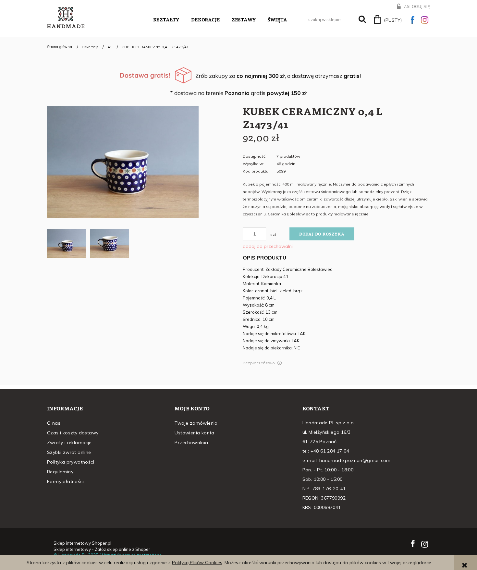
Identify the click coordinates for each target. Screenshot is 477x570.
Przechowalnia (191, 442)
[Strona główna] (65, 18)
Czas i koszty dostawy (72, 433)
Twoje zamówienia (196, 423)
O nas (53, 423)
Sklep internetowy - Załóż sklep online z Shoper (102, 549)
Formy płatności (65, 481)
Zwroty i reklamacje (69, 442)
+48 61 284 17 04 (330, 451)
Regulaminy (60, 472)
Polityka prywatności (70, 462)
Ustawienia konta (194, 433)
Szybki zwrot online (69, 452)
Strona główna (59, 46)
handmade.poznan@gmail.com (355, 460)
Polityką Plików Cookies (197, 562)
